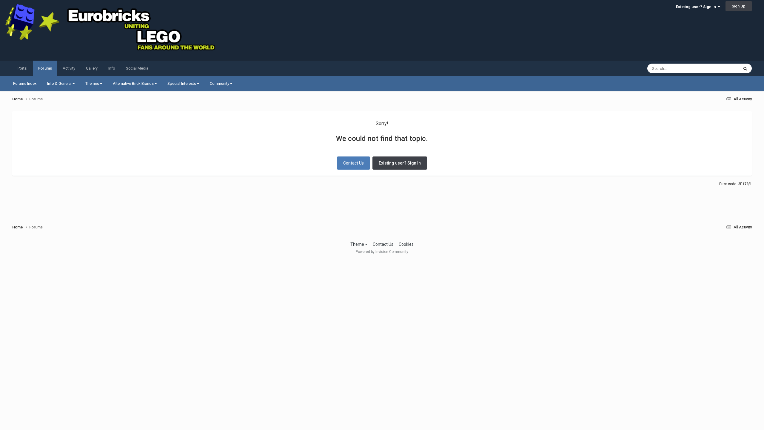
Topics (725, 68)
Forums (45, 68)
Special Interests (182, 83)
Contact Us (353, 163)
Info (111, 68)
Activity (69, 68)
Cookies (406, 244)
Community (220, 83)
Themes (92, 83)
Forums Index (24, 83)
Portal (22, 68)
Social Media (137, 68)
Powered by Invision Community (382, 252)
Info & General (60, 83)
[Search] (745, 68)
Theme (357, 244)
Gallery (92, 68)
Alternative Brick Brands (134, 83)
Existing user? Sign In (697, 6)
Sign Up (738, 6)
